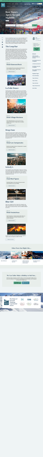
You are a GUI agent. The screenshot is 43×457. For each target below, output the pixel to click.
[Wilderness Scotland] (36, 299)
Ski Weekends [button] (31, 6)
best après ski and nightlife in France (12, 41)
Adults (25, 23)
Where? (7, 23)
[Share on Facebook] (2, 42)
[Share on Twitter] (2, 39)
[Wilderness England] (22, 304)
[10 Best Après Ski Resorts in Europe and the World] (27, 255)
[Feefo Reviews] (39, 3)
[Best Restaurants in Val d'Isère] (37, 255)
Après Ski (7, 20)
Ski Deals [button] (26, 6)
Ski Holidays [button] (13, 6)
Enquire (13, 3)
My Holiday (16, 3)
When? (17, 23)
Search (21, 3)
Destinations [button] (8, 6)
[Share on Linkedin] (2, 44)
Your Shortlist (8, 3)
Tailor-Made (36, 6)
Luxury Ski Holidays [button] (20, 6)
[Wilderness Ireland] (29, 304)
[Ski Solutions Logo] (22, 299)
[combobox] (26, 25)
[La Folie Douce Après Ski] (16, 255)
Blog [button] (39, 6)
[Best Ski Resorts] (5, 255)
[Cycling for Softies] (29, 299)
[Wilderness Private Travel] (36, 304)
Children (29, 23)
